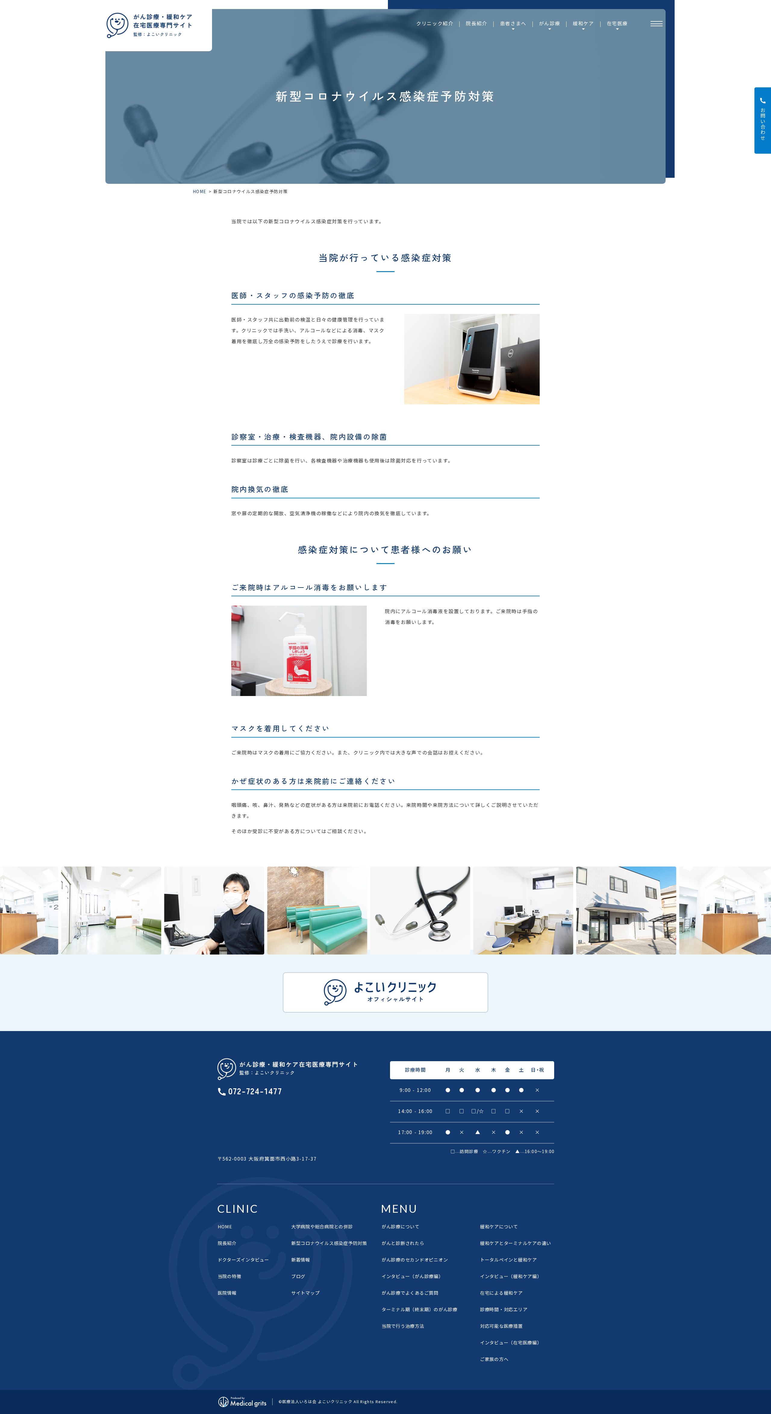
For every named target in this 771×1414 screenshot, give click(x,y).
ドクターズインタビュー (243, 1259)
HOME (200, 191)
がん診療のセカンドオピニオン (415, 1259)
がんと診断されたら (403, 1243)
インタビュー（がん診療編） (412, 1276)
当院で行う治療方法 (403, 1326)
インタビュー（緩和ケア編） (511, 1276)
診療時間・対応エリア (504, 1309)
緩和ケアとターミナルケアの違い (515, 1243)
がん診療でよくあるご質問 (410, 1293)
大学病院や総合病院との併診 (322, 1226)
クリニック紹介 (434, 23)
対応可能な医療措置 (501, 1326)
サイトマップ (305, 1293)
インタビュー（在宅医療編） (511, 1342)
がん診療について (401, 1226)
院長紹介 (476, 23)
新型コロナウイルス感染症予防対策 (329, 1243)
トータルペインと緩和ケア (508, 1259)
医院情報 (227, 1293)
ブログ (298, 1276)
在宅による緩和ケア (501, 1293)
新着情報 (300, 1259)
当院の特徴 (230, 1276)
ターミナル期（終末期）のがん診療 (419, 1309)
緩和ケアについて (499, 1226)
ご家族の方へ (494, 1359)
